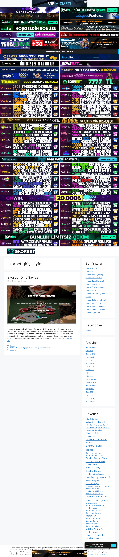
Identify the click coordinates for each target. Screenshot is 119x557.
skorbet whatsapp (92, 524)
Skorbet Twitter (92, 521)
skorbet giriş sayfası (25, 348)
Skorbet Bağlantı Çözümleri (96, 300)
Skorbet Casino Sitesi (96, 458)
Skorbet (12, 346)
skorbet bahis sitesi (96, 439)
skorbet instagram (92, 481)
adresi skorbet (92, 419)
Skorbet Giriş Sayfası (23, 277)
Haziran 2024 (91, 386)
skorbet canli (90, 442)
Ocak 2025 (90, 363)
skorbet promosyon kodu (95, 505)
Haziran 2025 (91, 354)
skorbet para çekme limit (91, 503)
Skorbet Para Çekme (97, 500)
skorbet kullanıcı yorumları (92, 486)
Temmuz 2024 (91, 382)
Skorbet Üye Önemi (93, 313)
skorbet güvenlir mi (98, 477)
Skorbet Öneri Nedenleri (95, 287)
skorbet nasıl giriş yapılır (94, 494)
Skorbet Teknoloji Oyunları (95, 294)
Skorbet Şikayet (94, 535)
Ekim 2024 (89, 373)
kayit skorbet (91, 427)
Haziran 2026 (91, 348)
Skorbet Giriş (90, 271)
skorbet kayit (92, 483)
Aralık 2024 (90, 367)
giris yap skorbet (102, 425)
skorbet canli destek (94, 447)
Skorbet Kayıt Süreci (93, 303)
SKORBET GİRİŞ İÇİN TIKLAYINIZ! (59, 52)
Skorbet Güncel (93, 471)
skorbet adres (97, 430)
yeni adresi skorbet (92, 538)
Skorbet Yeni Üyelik (93, 284)
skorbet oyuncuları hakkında (41, 348)
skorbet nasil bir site (94, 491)
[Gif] (59, 121)
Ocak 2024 (90, 401)
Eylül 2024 (89, 376)
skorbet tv (91, 515)
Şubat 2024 (90, 398)
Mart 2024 (89, 395)
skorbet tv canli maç (93, 518)
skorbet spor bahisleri (93, 513)
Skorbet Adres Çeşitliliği (94, 275)
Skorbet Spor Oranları (94, 278)
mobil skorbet (104, 427)
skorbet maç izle (105, 486)
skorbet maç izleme (92, 489)
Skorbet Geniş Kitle (93, 290)
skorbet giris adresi (95, 461)
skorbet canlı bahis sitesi (94, 455)
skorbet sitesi (91, 508)
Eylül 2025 (89, 351)
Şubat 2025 (90, 360)
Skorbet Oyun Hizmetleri (95, 281)
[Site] (29, 88)
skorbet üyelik (92, 532)
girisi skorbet (90, 425)
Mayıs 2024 (90, 389)
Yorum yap (13, 350)
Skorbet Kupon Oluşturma (95, 309)
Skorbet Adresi (91, 268)
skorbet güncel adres (95, 474)
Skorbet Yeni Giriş (94, 529)
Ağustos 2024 (91, 379)
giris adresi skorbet (95, 422)
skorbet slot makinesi (93, 510)
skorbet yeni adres (92, 526)
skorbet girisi (91, 464)
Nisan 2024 (90, 392)
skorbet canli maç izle (93, 453)
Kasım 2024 (90, 370)
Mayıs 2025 (90, 357)
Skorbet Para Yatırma (96, 496)
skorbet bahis (14, 348)
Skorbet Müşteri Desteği (95, 306)
